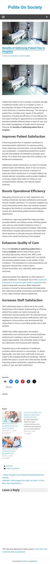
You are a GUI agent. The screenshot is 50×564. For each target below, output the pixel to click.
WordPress (25, 561)
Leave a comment (12, 468)
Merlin (35, 561)
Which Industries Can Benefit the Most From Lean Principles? (10, 426)
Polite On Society (25, 7)
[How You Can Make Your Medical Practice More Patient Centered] (34, 423)
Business (9, 466)
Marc (28, 56)
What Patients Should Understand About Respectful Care (10, 451)
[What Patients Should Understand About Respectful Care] (12, 442)
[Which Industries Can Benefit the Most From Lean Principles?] (12, 416)
